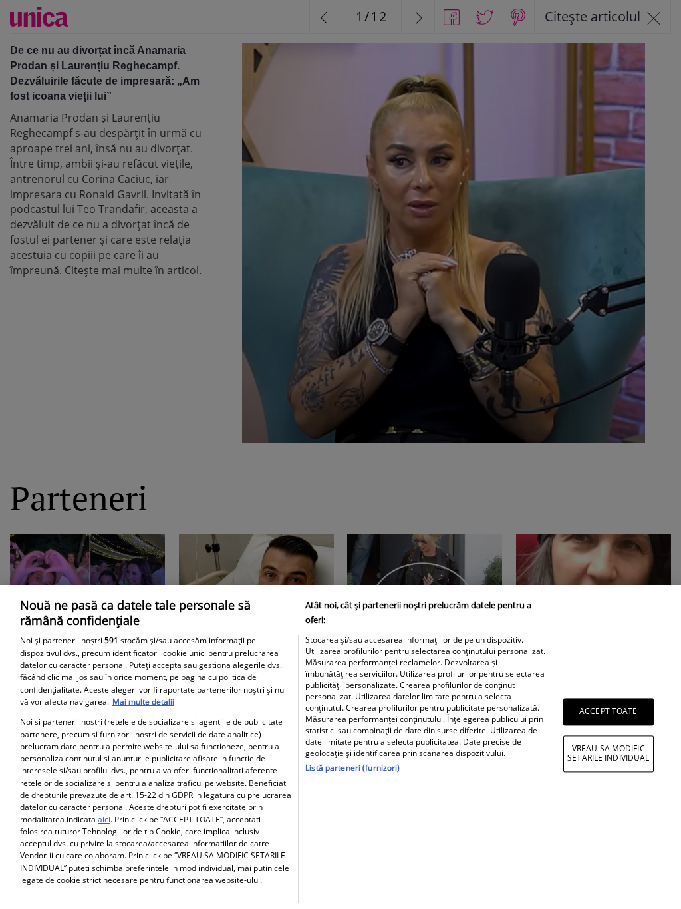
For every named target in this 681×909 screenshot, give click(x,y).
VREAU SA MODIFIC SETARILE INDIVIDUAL (608, 753)
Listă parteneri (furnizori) (352, 767)
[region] (340, 747)
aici (104, 819)
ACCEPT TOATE (608, 711)
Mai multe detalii (143, 701)
